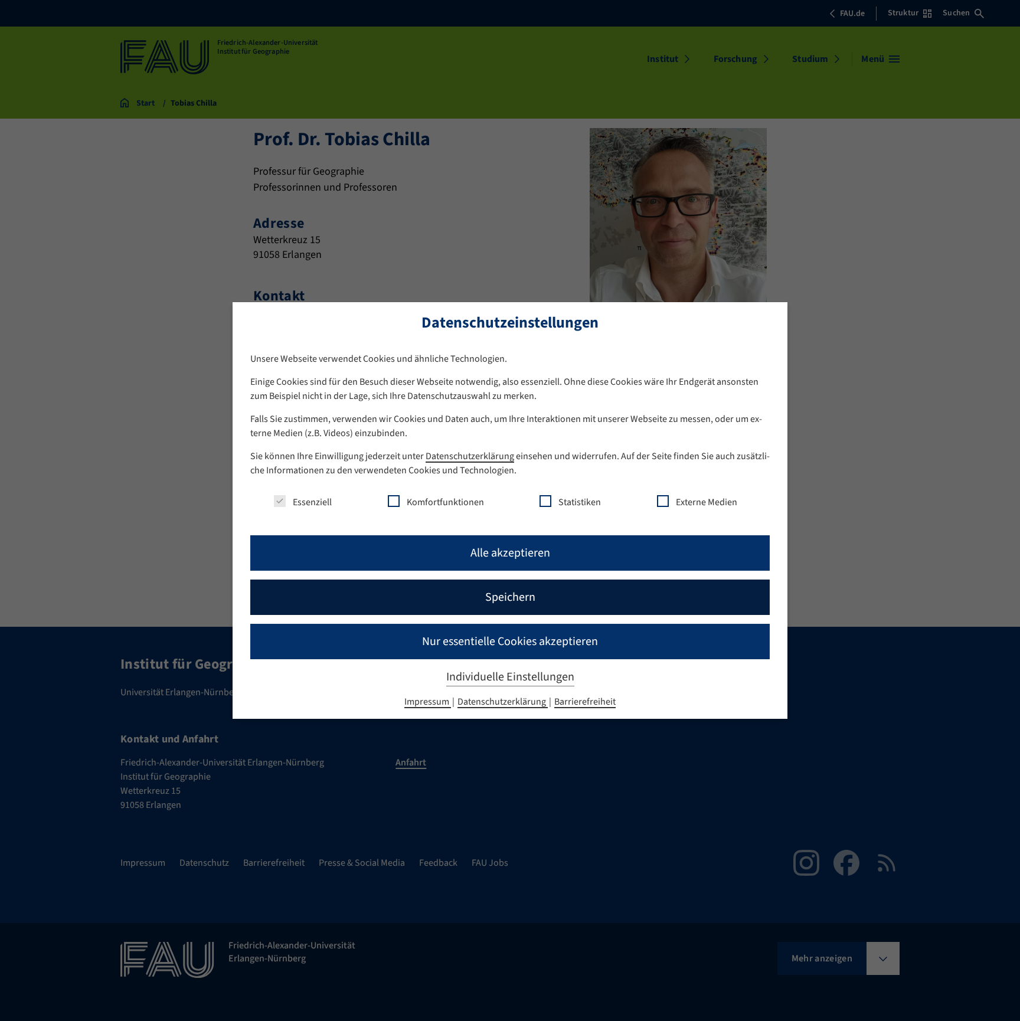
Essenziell (312, 502)
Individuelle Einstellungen (510, 677)
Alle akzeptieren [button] (510, 553)
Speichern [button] (510, 597)
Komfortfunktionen (445, 502)
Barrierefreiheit (585, 701)
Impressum (427, 701)
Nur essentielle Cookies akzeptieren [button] (510, 641)
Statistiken (579, 502)
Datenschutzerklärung (470, 456)
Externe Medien (706, 502)
